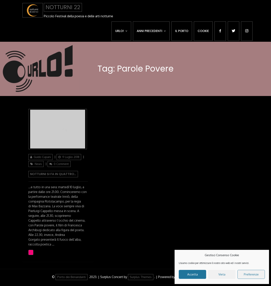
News (38, 164)
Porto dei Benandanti (71, 277)
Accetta (192, 274)
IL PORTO (181, 31)
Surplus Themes (141, 277)
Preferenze (251, 274)
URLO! (119, 31)
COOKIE (203, 31)
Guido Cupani (42, 157)
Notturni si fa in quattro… (53, 174)
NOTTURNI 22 (63, 7)
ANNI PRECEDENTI (149, 31)
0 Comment (61, 164)
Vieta (221, 274)
